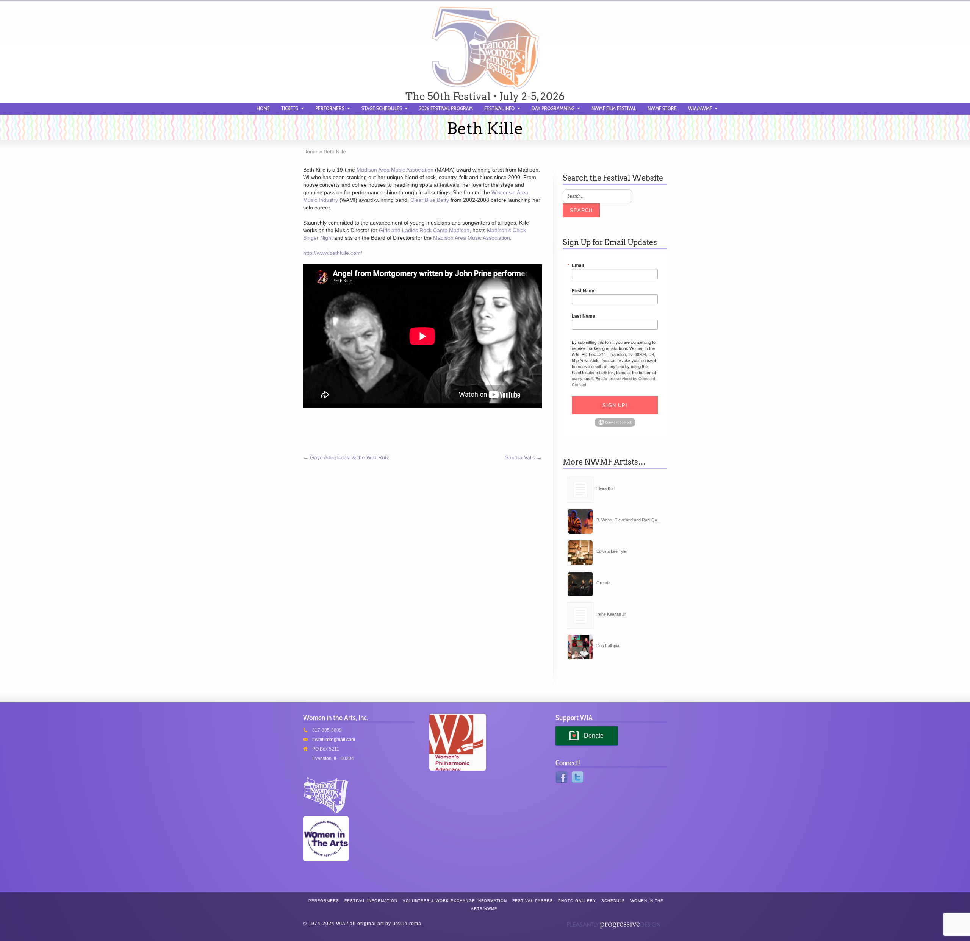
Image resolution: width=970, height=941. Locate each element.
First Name (584, 290)
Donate (594, 735)
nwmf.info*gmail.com (333, 739)
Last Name (583, 316)
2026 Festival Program (446, 108)
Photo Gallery (577, 901)
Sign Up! (614, 405)
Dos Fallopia (607, 645)
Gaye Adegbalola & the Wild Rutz (346, 457)
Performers (329, 108)
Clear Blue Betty (429, 200)
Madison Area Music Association (395, 170)
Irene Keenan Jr (611, 614)
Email (578, 265)
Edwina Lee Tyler (612, 551)
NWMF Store (662, 108)
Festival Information (370, 901)
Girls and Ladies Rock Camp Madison (424, 230)
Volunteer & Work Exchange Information (455, 901)
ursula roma (407, 923)
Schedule (613, 901)
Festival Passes (532, 901)
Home (263, 108)
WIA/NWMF (700, 108)
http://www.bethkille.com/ (332, 253)
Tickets (289, 108)
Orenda (603, 583)
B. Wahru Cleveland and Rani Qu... (628, 520)
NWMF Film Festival (613, 108)
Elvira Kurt (605, 488)
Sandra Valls (523, 457)
